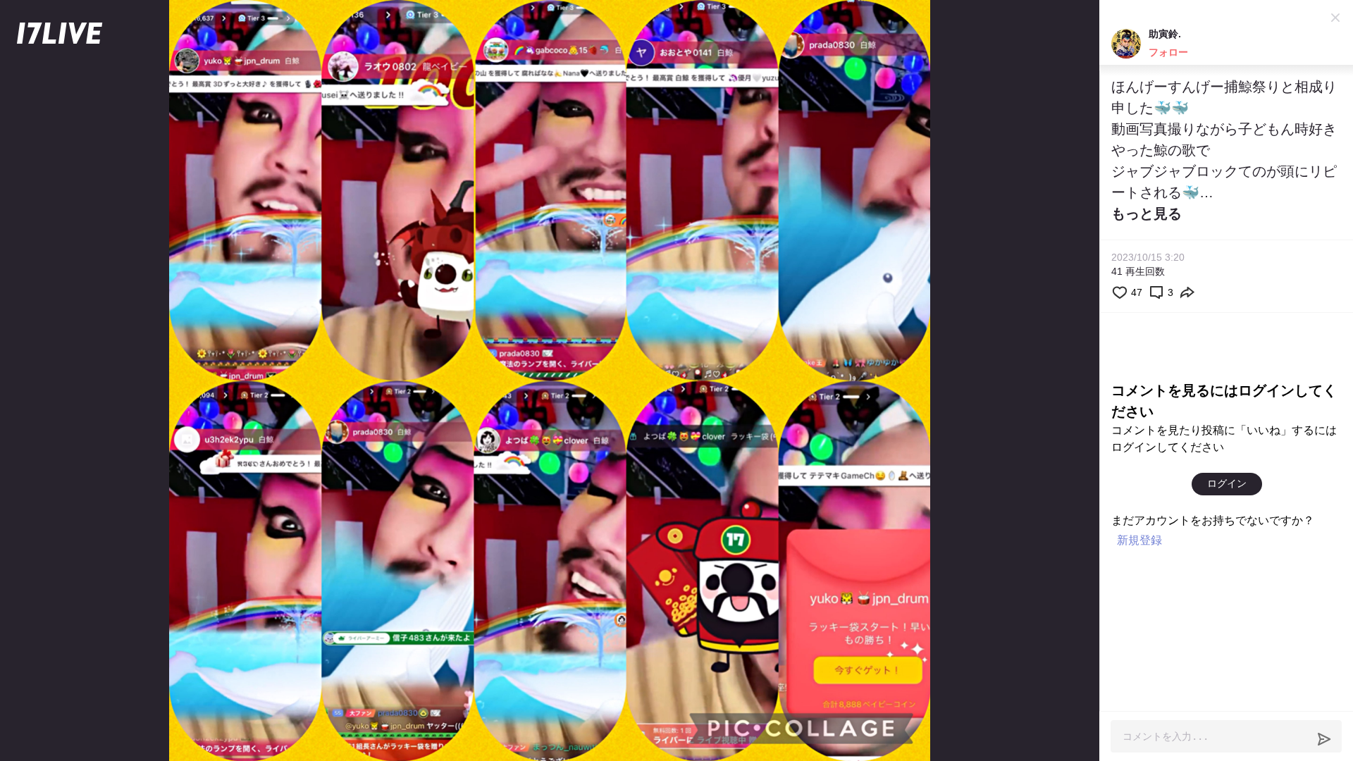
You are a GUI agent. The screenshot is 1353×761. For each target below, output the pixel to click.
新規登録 (1139, 540)
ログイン (1227, 483)
